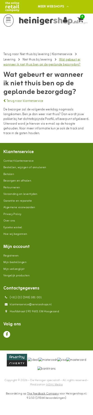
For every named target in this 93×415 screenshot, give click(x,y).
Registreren (11, 255)
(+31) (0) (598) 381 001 (25, 297)
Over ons (9, 220)
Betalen (8, 174)
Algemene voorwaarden (19, 207)
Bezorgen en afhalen (17, 180)
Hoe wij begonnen (15, 234)
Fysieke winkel (12, 227)
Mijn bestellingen (14, 262)
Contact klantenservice (18, 161)
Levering (9, 59)
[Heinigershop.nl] (12, 6)
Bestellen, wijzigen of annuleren (24, 167)
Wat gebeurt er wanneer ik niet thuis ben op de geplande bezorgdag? (41, 62)
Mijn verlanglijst (13, 269)
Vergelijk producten (16, 275)
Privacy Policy (12, 214)
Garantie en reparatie (17, 200)
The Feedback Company (43, 393)
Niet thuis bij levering (37, 59)
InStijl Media (54, 384)
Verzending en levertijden (20, 194)
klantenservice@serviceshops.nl (31, 304)
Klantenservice (62, 54)
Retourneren (11, 187)
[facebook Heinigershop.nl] (6, 334)
